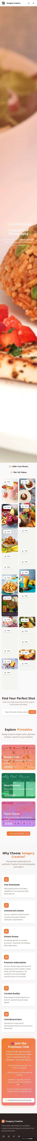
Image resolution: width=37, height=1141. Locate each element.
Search (32, 712)
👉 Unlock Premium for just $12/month (18, 1100)
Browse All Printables (17, 833)
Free (8, 482)
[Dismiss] (34, 1138)
